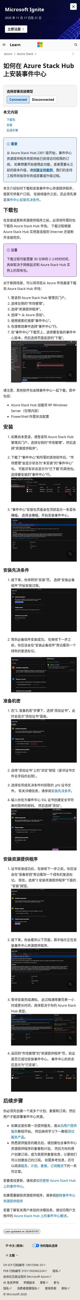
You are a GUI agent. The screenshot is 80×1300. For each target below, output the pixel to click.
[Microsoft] (40, 44)
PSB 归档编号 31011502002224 (24, 1271)
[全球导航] (4, 44)
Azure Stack (25, 54)
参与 (56, 1282)
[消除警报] (73, 6)
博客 (43, 1282)
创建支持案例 (43, 170)
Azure (8, 54)
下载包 (11, 119)
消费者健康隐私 (27, 1288)
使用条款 (50, 1288)
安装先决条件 (61, 791)
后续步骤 (12, 130)
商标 (64, 1288)
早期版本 (29, 1282)
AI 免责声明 (10, 1282)
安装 (9, 125)
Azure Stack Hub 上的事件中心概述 (40, 1216)
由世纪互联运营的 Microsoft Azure (26, 1276)
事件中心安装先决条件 (23, 200)
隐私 (55, 1271)
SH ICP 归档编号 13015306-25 (23, 1265)
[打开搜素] (76, 44)
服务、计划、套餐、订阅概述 (42, 1166)
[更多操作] (73, 54)
